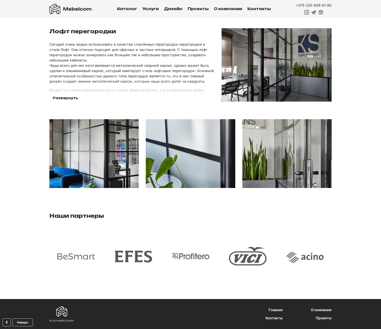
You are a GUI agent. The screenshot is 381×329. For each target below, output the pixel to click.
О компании (228, 9)
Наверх (22, 322)
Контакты (259, 9)
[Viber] (320, 12)
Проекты (198, 9)
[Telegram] (313, 12)
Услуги (150, 9)
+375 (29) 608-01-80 (314, 5)
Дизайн (173, 9)
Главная (276, 310)
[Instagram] (306, 12)
